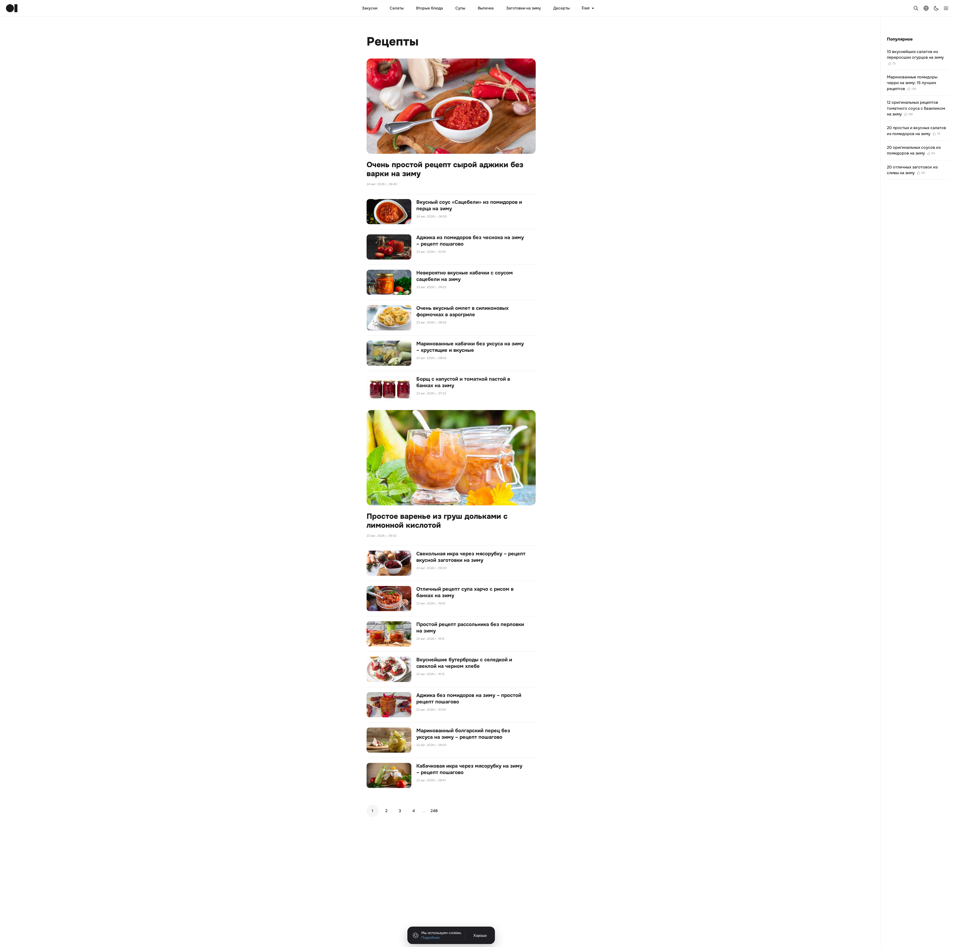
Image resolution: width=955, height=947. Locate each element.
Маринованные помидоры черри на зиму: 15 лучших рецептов (912, 82)
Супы (460, 8)
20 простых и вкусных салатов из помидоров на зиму (916, 130)
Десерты (561, 8)
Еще (586, 7)
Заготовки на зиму (523, 8)
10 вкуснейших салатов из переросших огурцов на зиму (915, 57)
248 (434, 810)
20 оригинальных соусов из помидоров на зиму (914, 150)
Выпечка (486, 8)
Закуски (369, 8)
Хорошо (480, 935)
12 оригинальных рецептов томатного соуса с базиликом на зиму (916, 108)
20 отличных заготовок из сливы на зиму (912, 169)
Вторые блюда (429, 8)
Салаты (397, 8)
